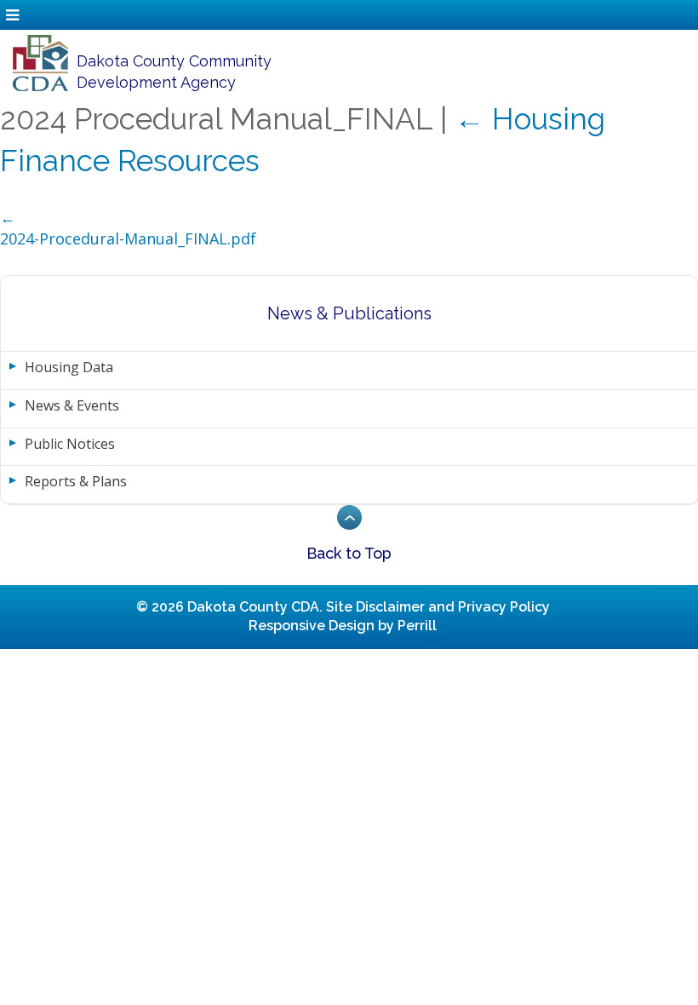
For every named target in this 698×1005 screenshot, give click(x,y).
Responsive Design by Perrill (343, 625)
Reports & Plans (76, 481)
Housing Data (69, 367)
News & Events (72, 405)
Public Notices (70, 443)
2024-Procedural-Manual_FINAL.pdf (128, 238)
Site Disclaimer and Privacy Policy (438, 607)
